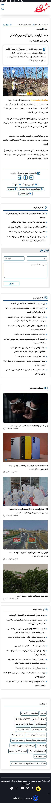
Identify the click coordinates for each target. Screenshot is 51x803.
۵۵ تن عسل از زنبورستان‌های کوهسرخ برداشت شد (27, 232)
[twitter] (31, 177)
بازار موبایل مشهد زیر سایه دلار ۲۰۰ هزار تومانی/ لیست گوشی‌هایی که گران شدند (25, 310)
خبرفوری (43, 713)
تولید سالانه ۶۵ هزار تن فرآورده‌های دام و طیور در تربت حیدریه (25, 215)
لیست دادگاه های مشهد (18, 751)
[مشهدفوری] (41, 7)
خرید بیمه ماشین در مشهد (36, 735)
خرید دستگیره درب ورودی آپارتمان (22, 745)
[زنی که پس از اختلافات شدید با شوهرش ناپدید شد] (25, 408)
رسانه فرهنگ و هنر (23, 729)
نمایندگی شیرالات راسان (37, 751)
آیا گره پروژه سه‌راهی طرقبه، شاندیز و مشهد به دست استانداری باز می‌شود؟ (26, 328)
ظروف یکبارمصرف (17, 735)
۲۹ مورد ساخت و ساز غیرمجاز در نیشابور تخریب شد (26, 227)
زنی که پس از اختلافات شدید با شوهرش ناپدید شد (27, 303)
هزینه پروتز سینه (40, 756)
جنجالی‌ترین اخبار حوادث (24, 724)
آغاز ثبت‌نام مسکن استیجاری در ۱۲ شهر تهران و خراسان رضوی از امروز (25, 372)
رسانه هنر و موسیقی (39, 729)
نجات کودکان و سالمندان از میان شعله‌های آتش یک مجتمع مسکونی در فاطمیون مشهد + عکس (26, 350)
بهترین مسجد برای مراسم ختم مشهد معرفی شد (28, 763)
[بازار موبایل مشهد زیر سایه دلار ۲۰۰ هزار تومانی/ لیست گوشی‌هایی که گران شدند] (25, 447)
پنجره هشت (41, 745)
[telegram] (20, 177)
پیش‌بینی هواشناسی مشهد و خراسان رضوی (29, 334)
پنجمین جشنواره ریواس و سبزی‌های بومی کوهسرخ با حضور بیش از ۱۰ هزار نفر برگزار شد (26, 239)
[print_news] (4, 25)
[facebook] (26, 177)
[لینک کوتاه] (11, 24)
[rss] (22, 1)
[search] (2, 9)
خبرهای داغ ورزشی (39, 718)
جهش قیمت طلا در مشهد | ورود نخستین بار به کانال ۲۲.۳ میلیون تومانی (24, 363)
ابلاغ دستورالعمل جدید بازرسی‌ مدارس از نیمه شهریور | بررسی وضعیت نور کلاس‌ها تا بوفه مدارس (25, 319)
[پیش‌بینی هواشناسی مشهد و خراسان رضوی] (25, 578)
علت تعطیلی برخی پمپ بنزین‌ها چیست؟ (30, 356)
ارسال (11, 283)
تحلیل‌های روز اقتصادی (29, 713)
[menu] (2, 6)
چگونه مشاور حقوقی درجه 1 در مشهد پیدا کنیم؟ (28, 740)
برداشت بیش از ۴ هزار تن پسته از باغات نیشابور (28, 222)
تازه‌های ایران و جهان (23, 718)
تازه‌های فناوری (40, 724)
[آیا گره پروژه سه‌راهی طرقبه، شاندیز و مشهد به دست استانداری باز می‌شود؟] (25, 534)
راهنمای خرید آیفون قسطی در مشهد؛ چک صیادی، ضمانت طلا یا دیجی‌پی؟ (24, 341)
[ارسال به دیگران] (7, 24)
